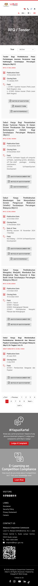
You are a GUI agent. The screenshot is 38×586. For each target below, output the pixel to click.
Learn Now (19, 480)
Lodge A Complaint (19, 443)
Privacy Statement (10, 512)
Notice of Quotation (20, 101)
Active (22, 49)
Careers (6, 515)
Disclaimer (7, 506)
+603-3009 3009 (12, 540)
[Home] (19, 4)
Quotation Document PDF (20, 176)
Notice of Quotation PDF (20, 181)
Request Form (20, 106)
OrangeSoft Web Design (18, 574)
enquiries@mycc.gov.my (14, 542)
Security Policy (8, 509)
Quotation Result (20, 111)
